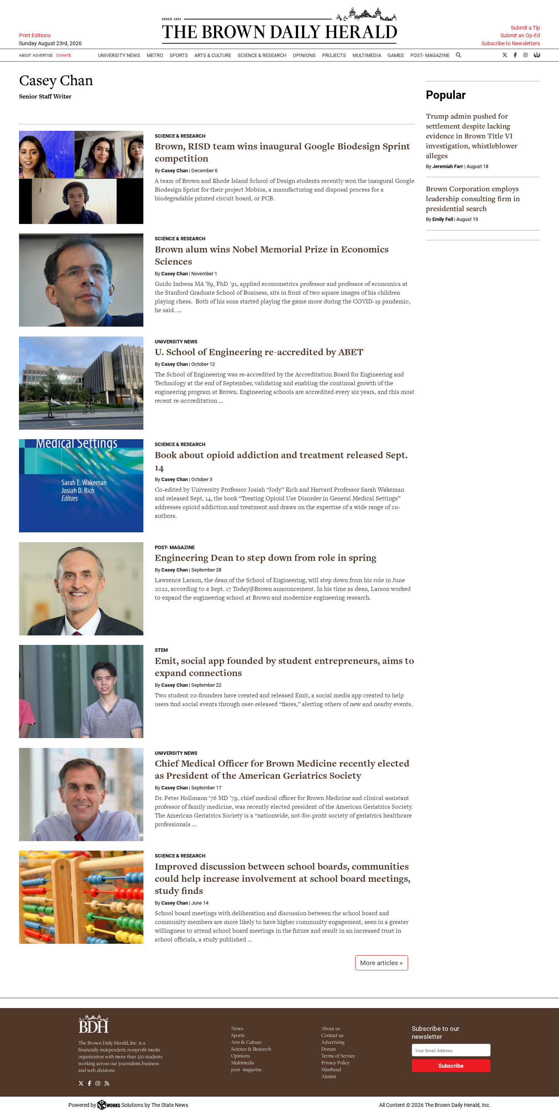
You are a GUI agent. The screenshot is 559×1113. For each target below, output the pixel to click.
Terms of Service (338, 1055)
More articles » (381, 962)
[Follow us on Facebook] (89, 1083)
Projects (334, 55)
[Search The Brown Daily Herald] (458, 55)
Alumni (328, 1076)
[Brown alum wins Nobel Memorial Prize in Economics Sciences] (81, 280)
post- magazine (246, 1069)
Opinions (240, 1055)
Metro (155, 55)
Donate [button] (63, 55)
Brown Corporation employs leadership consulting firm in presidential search (473, 198)
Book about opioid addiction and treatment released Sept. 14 (281, 461)
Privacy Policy (335, 1062)
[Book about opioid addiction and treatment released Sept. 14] (81, 485)
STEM (161, 649)
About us (330, 1028)
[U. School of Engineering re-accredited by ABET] (81, 383)
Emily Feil (442, 219)
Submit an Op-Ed (520, 35)
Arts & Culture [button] (212, 55)
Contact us (332, 1035)
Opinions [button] (304, 55)
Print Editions (35, 35)
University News (119, 55)
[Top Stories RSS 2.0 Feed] (107, 1083)
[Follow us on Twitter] (81, 1083)
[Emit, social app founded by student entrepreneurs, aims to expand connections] (81, 691)
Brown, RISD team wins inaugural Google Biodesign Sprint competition (282, 152)
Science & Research (262, 55)
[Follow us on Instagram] (97, 1083)
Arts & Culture (246, 1041)
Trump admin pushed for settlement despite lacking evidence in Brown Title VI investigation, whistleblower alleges (472, 135)
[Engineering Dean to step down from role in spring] (81, 588)
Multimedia (367, 55)
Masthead (331, 1069)
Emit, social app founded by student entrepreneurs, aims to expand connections (284, 667)
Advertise (43, 55)
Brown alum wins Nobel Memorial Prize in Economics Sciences (272, 255)
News (237, 1028)
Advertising (333, 1041)
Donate (328, 1048)
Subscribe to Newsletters (510, 43)
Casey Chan (174, 170)
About (25, 55)
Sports (179, 55)
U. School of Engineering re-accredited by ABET (259, 352)
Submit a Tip (525, 27)
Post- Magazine (429, 55)
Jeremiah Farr (447, 166)
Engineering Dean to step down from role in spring (265, 557)
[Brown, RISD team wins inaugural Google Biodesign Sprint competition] (81, 177)
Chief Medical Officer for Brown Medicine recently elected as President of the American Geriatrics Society (282, 769)
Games (395, 55)
